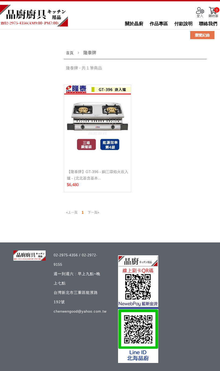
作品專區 (159, 23)
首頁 (70, 53)
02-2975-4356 (66, 255)
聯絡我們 (208, 23)
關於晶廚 (134, 23)
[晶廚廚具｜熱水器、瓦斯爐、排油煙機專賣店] (34, 16)
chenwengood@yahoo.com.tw (80, 311)
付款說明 (183, 23)
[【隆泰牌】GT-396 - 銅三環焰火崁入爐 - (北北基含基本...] (97, 125)
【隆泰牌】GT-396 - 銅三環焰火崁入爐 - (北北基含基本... (97, 175)
